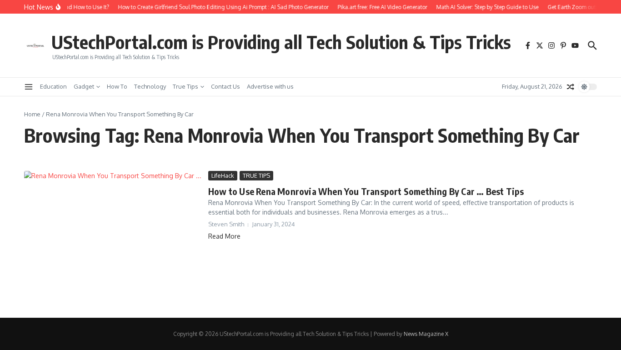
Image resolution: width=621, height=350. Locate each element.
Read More (224, 236)
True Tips (185, 86)
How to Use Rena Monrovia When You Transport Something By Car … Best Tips (366, 191)
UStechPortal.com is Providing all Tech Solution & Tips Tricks (281, 41)
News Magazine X (426, 333)
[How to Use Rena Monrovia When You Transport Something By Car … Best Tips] (112, 237)
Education (53, 86)
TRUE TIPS (256, 175)
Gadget (84, 86)
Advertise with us (270, 86)
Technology (150, 86)
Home (32, 114)
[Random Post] (570, 86)
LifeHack (222, 175)
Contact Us (225, 86)
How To (117, 86)
